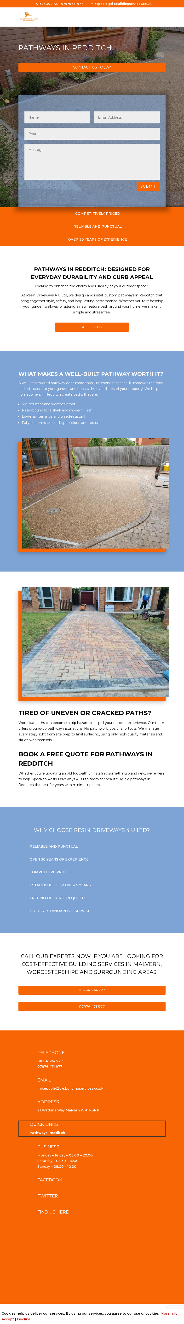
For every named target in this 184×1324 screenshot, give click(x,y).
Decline (23, 1319)
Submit (148, 186)
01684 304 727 (47, 4)
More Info (169, 1313)
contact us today (92, 67)
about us (92, 327)
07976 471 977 (72, 4)
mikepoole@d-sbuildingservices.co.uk (70, 1088)
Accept (8, 1319)
